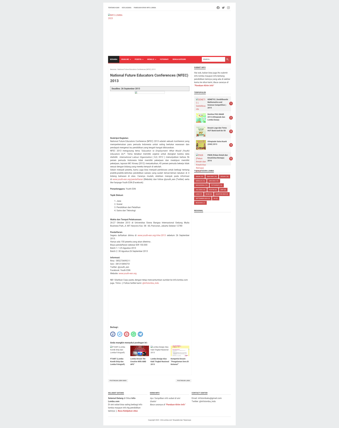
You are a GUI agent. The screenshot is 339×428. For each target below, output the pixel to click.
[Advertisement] (178, 33)
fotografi (216, 185)
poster (213, 190)
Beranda (113, 59)
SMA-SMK (212, 176)
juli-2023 (200, 190)
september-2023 (203, 198)
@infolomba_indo (150, 283)
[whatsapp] (133, 334)
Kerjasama (126, 8)
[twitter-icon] (223, 8)
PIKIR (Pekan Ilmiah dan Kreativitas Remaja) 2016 (218, 158)
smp (223, 190)
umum (199, 176)
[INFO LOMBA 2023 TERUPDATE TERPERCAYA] (116, 16)
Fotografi (164, 59)
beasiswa (200, 203)
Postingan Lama (183, 380)
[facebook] (112, 334)
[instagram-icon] (228, 8)
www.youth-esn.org (128, 273)
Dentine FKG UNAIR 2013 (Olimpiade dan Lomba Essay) (216, 117)
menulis (200, 181)
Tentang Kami (113, 8)
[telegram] (140, 334)
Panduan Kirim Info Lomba (145, 8)
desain (224, 176)
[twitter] (119, 334)
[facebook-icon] (218, 8)
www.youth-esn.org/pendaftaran (128, 179)
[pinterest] (126, 334)
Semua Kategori (179, 59)
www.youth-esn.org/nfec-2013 (152, 235)
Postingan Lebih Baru (118, 380)
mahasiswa (202, 185)
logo (199, 194)
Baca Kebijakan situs (128, 411)
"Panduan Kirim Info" (204, 85)
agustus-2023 (222, 194)
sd (216, 198)
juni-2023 (213, 181)
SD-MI (209, 194)
